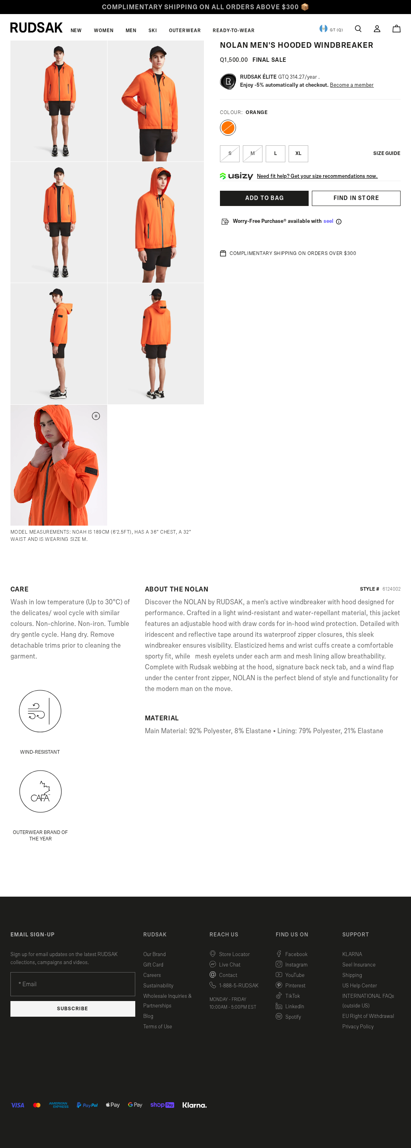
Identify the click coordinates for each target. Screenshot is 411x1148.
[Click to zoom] (58, 101)
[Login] (377, 28)
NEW (76, 30)
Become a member (352, 85)
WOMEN (103, 30)
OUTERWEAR (185, 30)
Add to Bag (264, 198)
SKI (153, 30)
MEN (131, 30)
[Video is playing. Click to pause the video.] (96, 416)
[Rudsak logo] (36, 27)
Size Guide (387, 153)
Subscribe (72, 1008)
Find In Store (357, 198)
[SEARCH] (358, 28)
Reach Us (224, 935)
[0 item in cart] (397, 28)
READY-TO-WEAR (233, 30)
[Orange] (228, 128)
